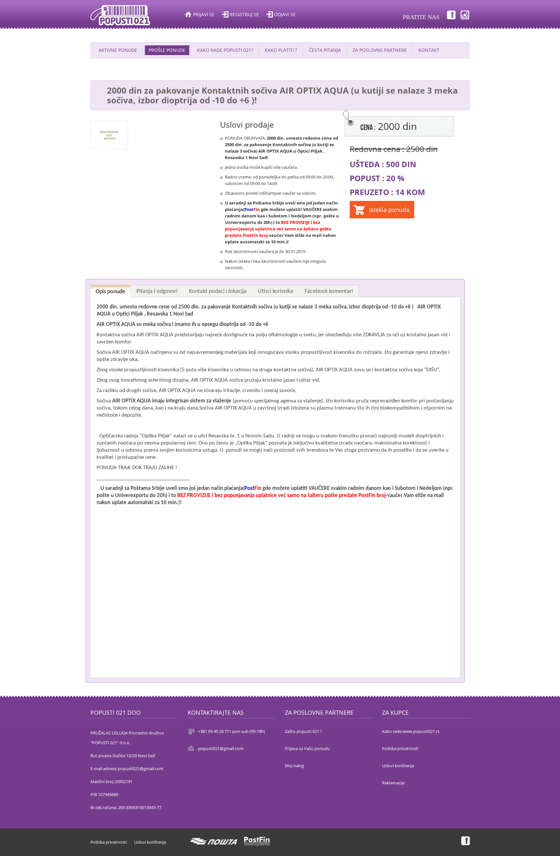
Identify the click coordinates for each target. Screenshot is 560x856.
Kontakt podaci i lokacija (218, 291)
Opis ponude (110, 292)
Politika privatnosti (400, 748)
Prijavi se (204, 14)
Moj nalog (294, 766)
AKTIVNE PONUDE (118, 50)
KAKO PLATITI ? (281, 50)
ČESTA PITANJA (325, 50)
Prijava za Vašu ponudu (307, 748)
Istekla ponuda (389, 210)
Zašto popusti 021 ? (303, 731)
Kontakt (428, 50)
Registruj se (244, 14)
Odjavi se (285, 14)
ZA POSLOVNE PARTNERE (380, 50)
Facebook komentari (329, 291)
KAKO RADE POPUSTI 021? (225, 50)
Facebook (451, 14)
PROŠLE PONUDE (167, 50)
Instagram (465, 14)
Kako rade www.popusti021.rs (410, 731)
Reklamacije (393, 783)
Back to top (549, 846)
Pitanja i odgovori (157, 291)
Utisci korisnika (275, 291)
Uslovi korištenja (398, 766)
